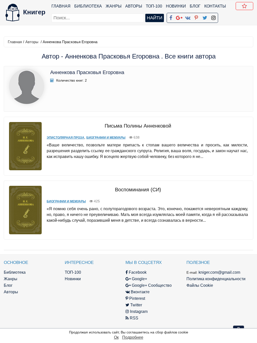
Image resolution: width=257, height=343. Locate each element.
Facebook (137, 272)
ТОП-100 (154, 6)
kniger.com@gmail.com (219, 272)
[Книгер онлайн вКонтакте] (187, 17)
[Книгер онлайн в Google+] (179, 17)
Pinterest (136, 298)
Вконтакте (140, 292)
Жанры (113, 6)
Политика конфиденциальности (215, 279)
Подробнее (132, 337)
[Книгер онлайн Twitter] (205, 17)
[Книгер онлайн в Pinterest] (196, 17)
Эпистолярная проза (65, 137)
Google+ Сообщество (151, 285)
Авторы (133, 6)
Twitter (135, 305)
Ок (116, 337)
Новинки (176, 6)
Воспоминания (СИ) (138, 189)
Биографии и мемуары (105, 137)
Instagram (138, 311)
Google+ (139, 279)
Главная (61, 6)
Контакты (215, 6)
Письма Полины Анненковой (138, 126)
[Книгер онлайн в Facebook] (170, 17)
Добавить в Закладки (244, 6)
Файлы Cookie (199, 285)
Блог (195, 6)
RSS (133, 318)
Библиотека (88, 6)
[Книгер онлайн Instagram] (213, 17)
